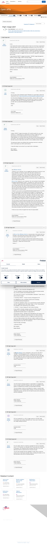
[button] (13, 1)
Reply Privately (42, 90)
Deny (9, 282)
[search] (28, 2)
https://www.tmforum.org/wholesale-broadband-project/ (31, 96)
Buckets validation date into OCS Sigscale (20, 480)
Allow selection (23, 282)
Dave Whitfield (7, 236)
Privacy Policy (5, 538)
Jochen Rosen (6, 482)
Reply (38, 90)
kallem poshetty (8, 354)
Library (19, 15)
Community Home (4, 15)
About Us (4, 536)
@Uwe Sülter (15, 181)
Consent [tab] (8, 264)
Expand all (26, 24)
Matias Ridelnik (19, 352)
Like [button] (44, 37)
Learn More (5, 528)
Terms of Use (5, 537)
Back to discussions (7, 21)
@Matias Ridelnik (17, 169)
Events (30, 15)
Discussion (12, 15)
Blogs (24, 15)
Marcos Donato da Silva (34, 483)
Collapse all (31, 24)
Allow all (38, 282)
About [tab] (39, 264)
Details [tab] (23, 264)
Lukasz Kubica (6, 494)
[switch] (17, 278)
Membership (5, 527)
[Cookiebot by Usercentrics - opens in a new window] (41, 261)
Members (37, 15)
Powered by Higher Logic (23, 542)
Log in (44, 1)
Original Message (16, 220)
